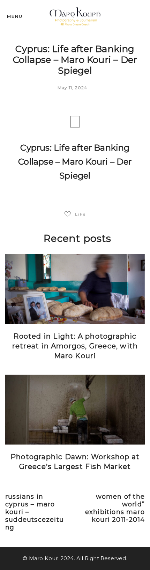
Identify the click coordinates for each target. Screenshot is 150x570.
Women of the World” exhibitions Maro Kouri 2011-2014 (115, 508)
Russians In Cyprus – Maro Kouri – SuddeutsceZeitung (34, 512)
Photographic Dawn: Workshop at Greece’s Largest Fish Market (75, 462)
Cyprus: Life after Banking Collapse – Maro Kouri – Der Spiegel (75, 162)
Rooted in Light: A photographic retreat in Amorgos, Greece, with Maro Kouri (75, 346)
